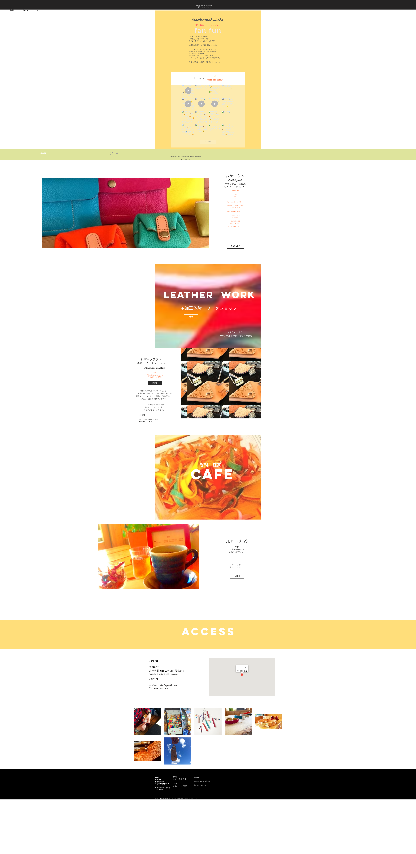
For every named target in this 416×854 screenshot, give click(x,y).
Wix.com (173, 798)
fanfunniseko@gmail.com (202, 781)
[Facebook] (117, 153)
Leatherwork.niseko (207, 19)
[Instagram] (112, 153)
